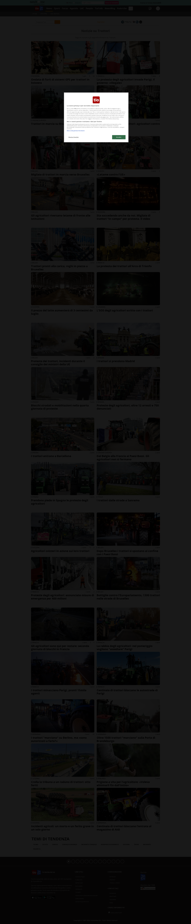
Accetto (118, 137)
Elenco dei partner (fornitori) (75, 130)
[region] (96, 117)
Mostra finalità (74, 137)
